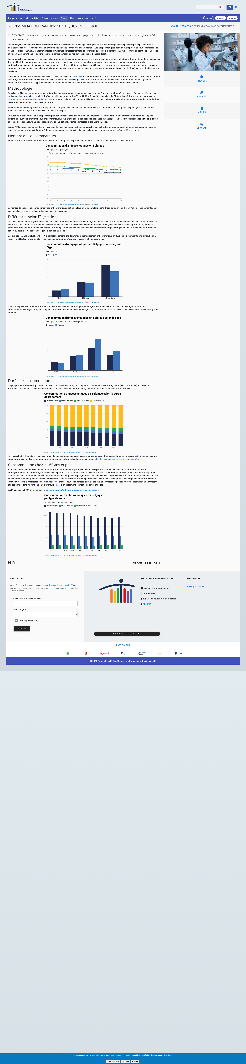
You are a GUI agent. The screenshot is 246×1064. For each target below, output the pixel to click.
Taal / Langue (19, 609)
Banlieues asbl (149, 661)
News (72, 18)
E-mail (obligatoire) (29, 620)
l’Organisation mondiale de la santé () (28, 99)
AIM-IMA (147, 604)
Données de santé (50, 18)
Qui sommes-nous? (87, 18)
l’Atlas (77, 76)
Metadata (232, 18)
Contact (208, 18)
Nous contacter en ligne (127, 634)
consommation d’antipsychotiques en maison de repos (72, 490)
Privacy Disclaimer (196, 586)
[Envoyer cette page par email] (158, 563)
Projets (64, 18)
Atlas (220, 18)
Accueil (175, 26)
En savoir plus (113, 1061)
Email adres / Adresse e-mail (27, 598)
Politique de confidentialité (59, 585)
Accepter (125, 1061)
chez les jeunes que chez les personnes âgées (117, 459)
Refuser (135, 1061)
